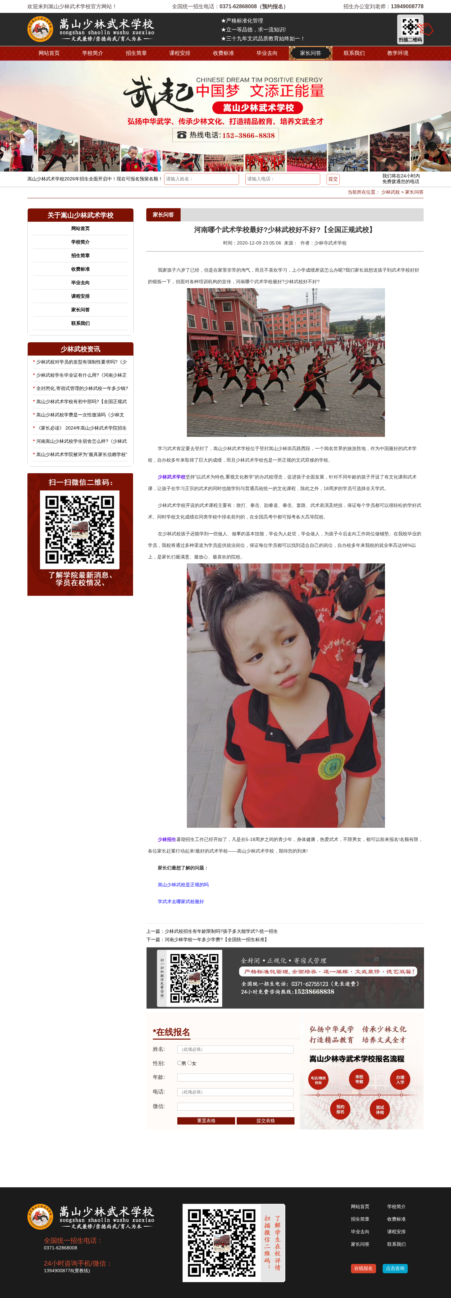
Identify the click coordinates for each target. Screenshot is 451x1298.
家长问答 (310, 53)
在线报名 (363, 1268)
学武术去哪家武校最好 (181, 901)
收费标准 (223, 53)
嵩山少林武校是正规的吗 (183, 884)
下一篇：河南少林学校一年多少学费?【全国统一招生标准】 (207, 939)
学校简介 (92, 53)
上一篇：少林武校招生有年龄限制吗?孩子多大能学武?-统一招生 (212, 931)
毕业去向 (267, 53)
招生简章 (136, 53)
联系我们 (354, 53)
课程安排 (180, 53)
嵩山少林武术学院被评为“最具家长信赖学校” (80, 454)
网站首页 (49, 53)
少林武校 (390, 192)
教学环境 (397, 53)
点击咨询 (395, 1268)
